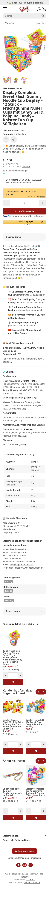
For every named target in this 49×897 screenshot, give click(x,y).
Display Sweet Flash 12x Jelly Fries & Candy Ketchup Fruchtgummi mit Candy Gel (13, 724)
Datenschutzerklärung (18, 857)
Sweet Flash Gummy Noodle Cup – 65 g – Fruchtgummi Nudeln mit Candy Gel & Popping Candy (12, 657)
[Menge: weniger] (6, 203)
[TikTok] (30, 865)
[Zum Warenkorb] (44, 9)
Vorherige (10, 23)
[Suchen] (42, 16)
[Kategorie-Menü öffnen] (5, 9)
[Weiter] (43, 692)
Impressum (36, 857)
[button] (6, 80)
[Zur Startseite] (24, 9)
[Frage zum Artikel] (13, 139)
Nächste (40, 23)
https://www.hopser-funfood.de (29, 567)
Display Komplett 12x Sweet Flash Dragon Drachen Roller (35, 723)
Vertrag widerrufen (24, 851)
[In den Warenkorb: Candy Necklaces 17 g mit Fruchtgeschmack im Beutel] (13, 817)
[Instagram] (24, 865)
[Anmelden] (39, 9)
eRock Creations (32, 882)
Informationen (11, 836)
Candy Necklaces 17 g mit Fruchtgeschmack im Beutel (12, 792)
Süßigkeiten (20, 133)
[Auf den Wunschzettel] (6, 139)
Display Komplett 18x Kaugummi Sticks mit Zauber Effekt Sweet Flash (35, 792)
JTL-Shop (30, 879)
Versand (26, 166)
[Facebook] (18, 865)
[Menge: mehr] (42, 203)
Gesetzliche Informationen (17, 840)
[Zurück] (38, 692)
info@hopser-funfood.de (21, 564)
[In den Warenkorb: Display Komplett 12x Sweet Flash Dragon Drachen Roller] (36, 751)
